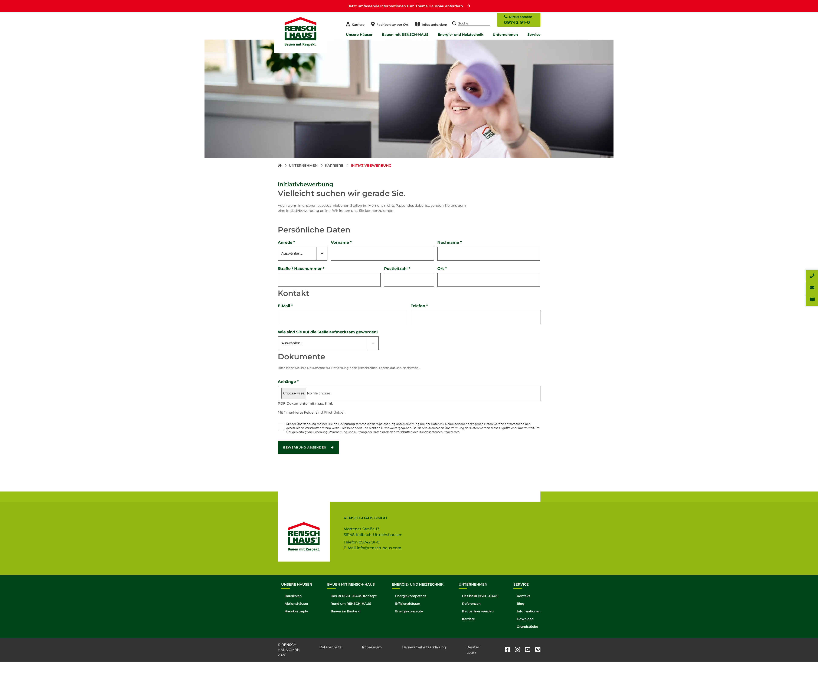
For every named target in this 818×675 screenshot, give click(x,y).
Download (525, 619)
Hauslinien (293, 596)
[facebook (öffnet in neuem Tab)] (507, 650)
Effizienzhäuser (407, 604)
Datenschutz (330, 647)
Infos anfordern (434, 25)
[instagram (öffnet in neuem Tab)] (517, 650)
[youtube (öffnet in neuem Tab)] (527, 650)
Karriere (358, 25)
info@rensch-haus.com (379, 548)
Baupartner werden (478, 611)
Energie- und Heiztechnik (460, 35)
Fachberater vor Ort (392, 25)
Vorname (341, 242)
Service (533, 35)
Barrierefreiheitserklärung (424, 647)
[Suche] (454, 23)
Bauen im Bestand (345, 611)
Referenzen (471, 604)
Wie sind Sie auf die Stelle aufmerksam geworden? (328, 332)
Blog (520, 604)
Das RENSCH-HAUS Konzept (354, 596)
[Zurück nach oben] (805, 662)
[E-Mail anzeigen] (812, 288)
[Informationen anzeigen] (812, 300)
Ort (442, 268)
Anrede (286, 242)
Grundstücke (527, 627)
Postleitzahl (397, 268)
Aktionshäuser (296, 604)
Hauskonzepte (296, 611)
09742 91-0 (517, 22)
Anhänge (288, 381)
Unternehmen (505, 35)
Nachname (449, 242)
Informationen (528, 611)
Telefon (419, 306)
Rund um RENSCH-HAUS (351, 604)
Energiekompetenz (410, 596)
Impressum (372, 647)
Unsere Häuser (359, 35)
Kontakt (523, 596)
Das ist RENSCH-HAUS (480, 596)
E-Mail (285, 306)
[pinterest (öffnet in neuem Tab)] (537, 650)
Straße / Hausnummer (301, 268)
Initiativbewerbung (371, 165)
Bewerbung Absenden (305, 447)
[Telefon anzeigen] (812, 276)
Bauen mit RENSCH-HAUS (405, 35)
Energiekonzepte (409, 611)
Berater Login (473, 649)
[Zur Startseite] (280, 165)
